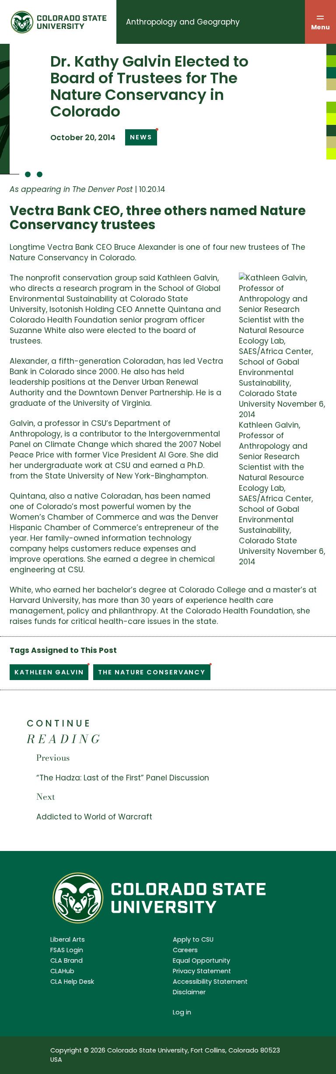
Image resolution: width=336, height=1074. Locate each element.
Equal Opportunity (201, 960)
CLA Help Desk (72, 981)
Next (45, 796)
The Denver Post (102, 189)
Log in (182, 1012)
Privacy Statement (202, 971)
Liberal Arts (67, 939)
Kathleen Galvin (49, 672)
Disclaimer (189, 992)
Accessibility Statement (210, 981)
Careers (185, 950)
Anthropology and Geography (183, 22)
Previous (53, 757)
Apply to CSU (193, 939)
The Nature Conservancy (152, 672)
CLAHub (62, 971)
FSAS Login (66, 950)
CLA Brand (66, 960)
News (141, 137)
